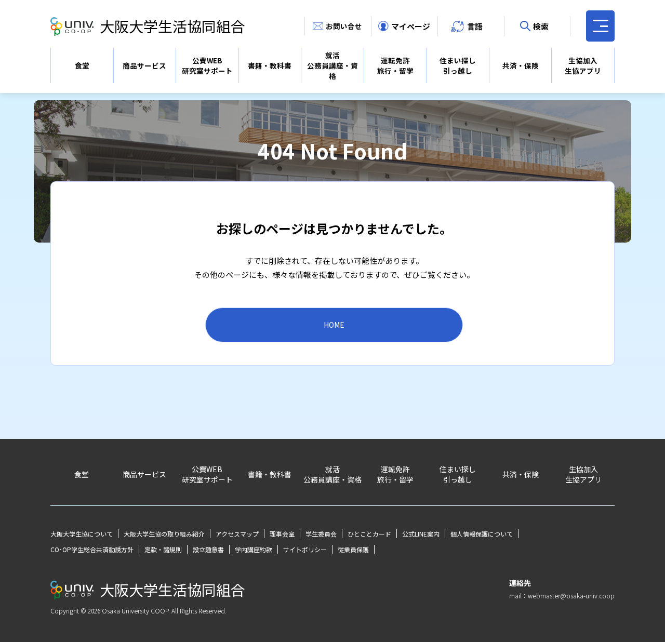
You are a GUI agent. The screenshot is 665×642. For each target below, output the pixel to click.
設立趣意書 (208, 549)
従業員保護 (353, 549)
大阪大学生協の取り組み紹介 (164, 533)
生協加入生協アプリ (583, 65)
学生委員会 (321, 533)
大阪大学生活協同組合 (172, 26)
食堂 (82, 65)
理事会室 (282, 533)
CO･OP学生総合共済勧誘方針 (92, 549)
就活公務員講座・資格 (332, 65)
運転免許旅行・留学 (395, 65)
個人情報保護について (481, 533)
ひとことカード (369, 533)
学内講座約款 (253, 549)
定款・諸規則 (163, 549)
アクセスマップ (237, 533)
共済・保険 (520, 65)
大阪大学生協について (81, 533)
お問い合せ (344, 26)
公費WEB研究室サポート (207, 65)
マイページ (410, 26)
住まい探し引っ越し (458, 65)
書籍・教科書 (269, 65)
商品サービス (144, 65)
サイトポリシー (305, 549)
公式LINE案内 (421, 533)
